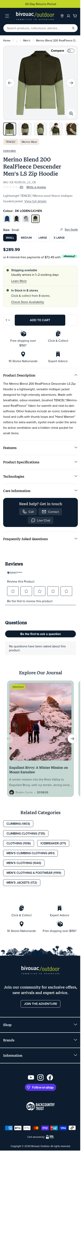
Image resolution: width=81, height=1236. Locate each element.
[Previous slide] (10, 83)
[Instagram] (40, 1077)
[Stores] (62, 16)
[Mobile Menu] (7, 16)
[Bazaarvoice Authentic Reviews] (15, 573)
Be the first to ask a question (40, 634)
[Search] (73, 28)
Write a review (36, 187)
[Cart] (75, 16)
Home (6, 40)
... (17, 40)
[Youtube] (31, 1077)
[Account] (68, 16)
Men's (26, 40)
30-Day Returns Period (40, 4)
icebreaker (9, 150)
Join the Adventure (40, 1003)
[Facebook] (50, 1077)
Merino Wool (29, 142)
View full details (35, 201)
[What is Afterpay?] (69, 256)
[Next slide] (71, 83)
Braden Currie (24, 792)
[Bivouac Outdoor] (35, 16)
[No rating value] (11, 187)
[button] (13, 591)
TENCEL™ (11, 142)
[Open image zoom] (71, 113)
